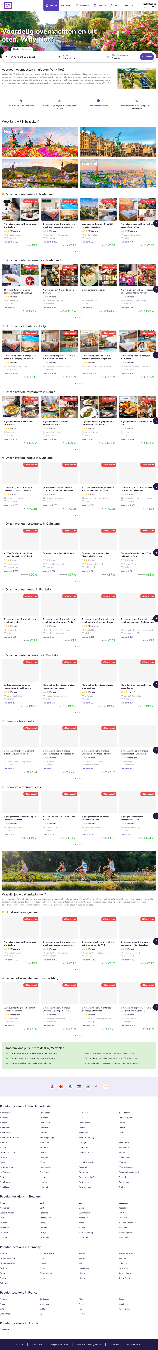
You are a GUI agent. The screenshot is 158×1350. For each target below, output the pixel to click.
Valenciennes (124, 1309)
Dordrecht (44, 1127)
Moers (82, 1273)
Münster (122, 1258)
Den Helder (45, 1112)
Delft (2, 1177)
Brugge (3, 1217)
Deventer (44, 1117)
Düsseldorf (44, 1263)
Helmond (44, 1187)
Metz (81, 1299)
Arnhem (3, 1142)
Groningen (44, 1172)
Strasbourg (123, 1304)
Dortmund (4, 1278)
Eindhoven (44, 1142)
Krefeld (82, 1258)
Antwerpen (5, 1208)
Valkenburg (123, 1142)
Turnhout (122, 1217)
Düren (42, 1258)
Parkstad (83, 1167)
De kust (3, 1237)
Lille (41, 1313)
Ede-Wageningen (47, 1137)
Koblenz (82, 1253)
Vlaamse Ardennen (127, 1222)
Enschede (44, 1147)
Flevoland (44, 1152)
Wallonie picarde (126, 1232)
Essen (42, 1268)
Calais (2, 1309)
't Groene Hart (46, 1167)
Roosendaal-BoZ (86, 1177)
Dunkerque (44, 1299)
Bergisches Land (7, 1258)
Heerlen (43, 1182)
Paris (81, 1309)
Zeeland (122, 1177)
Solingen (4, 1283)
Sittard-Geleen (125, 1117)
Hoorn (82, 1117)
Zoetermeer (123, 1182)
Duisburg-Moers (47, 1253)
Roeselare (123, 1208)
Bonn (2, 1273)
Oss (80, 1157)
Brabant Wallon (7, 1212)
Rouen (121, 1299)
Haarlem (43, 1177)
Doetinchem (45, 1122)
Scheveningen (85, 1187)
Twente (121, 1127)
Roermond (83, 1172)
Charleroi (4, 1232)
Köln (81, 1263)
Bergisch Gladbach (8, 1263)
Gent (42, 1208)
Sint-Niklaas (123, 1212)
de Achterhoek (6, 1167)
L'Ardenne (44, 1237)
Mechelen (83, 1217)
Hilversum (83, 1112)
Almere (3, 1122)
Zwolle (121, 1187)
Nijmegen (83, 1142)
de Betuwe (5, 1172)
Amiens (3, 1299)
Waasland (122, 1227)
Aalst (2, 1203)
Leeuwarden (84, 1122)
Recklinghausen (125, 1273)
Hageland (44, 1212)
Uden (120, 1132)
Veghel (121, 1152)
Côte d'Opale (6, 1313)
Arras (2, 1304)
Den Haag (4, 1187)
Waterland (123, 1162)
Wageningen (124, 1157)
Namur (82, 1227)
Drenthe (43, 1132)
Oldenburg (123, 1263)
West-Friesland (125, 1167)
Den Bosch (5, 1182)
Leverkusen (84, 1268)
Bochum (3, 1268)
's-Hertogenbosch (126, 1112)
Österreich (4, 1329)
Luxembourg (84, 1212)
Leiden (82, 1127)
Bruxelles (4, 1227)
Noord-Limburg (86, 1152)
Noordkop (83, 1147)
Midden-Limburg (86, 1137)
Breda (2, 1162)
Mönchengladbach (126, 1253)
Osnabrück (123, 1268)
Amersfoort (5, 1127)
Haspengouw (45, 1217)
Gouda (42, 1162)
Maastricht (83, 1132)
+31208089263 (134, 1344)
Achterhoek (5, 1112)
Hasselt (43, 1222)
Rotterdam (84, 1182)
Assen (3, 1147)
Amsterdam (5, 1132)
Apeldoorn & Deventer (10, 1137)
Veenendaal (123, 1147)
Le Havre (44, 1309)
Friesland (44, 1157)
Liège (81, 1208)
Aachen (3, 1253)
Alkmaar (4, 1117)
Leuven (82, 1203)
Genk (42, 1203)
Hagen (42, 1278)
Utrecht (121, 1137)
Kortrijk (43, 1232)
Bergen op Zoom (7, 1152)
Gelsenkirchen (46, 1273)
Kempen (43, 1227)
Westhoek (123, 1237)
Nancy (81, 1304)
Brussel (3, 1222)
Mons (81, 1222)
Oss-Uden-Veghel (87, 1162)
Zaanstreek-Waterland (128, 1172)
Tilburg (121, 1122)
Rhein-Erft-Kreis (125, 1278)
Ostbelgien (123, 1203)
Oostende (83, 1237)
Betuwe (3, 1157)
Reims (82, 1313)
